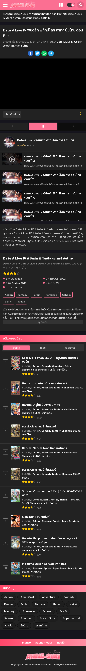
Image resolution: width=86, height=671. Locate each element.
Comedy (46, 366)
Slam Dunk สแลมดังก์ (35, 517)
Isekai (73, 604)
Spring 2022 (19, 283)
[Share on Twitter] (38, 54)
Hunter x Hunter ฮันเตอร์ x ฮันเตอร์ (44, 383)
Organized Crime (61, 366)
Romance (51, 295)
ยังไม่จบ (46, 456)
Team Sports (69, 521)
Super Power (40, 370)
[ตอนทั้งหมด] (43, 127)
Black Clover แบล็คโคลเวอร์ (39, 427)
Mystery (9, 611)
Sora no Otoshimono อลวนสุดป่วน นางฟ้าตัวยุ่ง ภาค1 (52, 493)
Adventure (47, 387)
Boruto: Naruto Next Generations (44, 448)
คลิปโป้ (61, 643)
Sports (56, 521)
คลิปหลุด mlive (44, 643)
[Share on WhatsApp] (44, 54)
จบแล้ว (21, 301)
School (66, 295)
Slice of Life (47, 618)
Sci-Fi (8, 301)
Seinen (8, 618)
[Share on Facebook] (31, 54)
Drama (8, 604)
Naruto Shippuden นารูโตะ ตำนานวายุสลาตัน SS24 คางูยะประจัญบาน (50, 540)
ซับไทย (36, 456)
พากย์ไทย (62, 370)
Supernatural (71, 618)
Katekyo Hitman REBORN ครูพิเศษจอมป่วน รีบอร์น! (50, 360)
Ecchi (46, 499)
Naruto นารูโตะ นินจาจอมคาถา (41, 405)
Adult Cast (27, 597)
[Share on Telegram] (51, 54)
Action (9, 295)
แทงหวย (26, 643)
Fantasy (22, 295)
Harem (36, 295)
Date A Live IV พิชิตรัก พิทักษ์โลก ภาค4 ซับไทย (45, 140)
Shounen (27, 370)
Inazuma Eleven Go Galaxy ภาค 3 (44, 564)
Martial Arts (70, 409)
